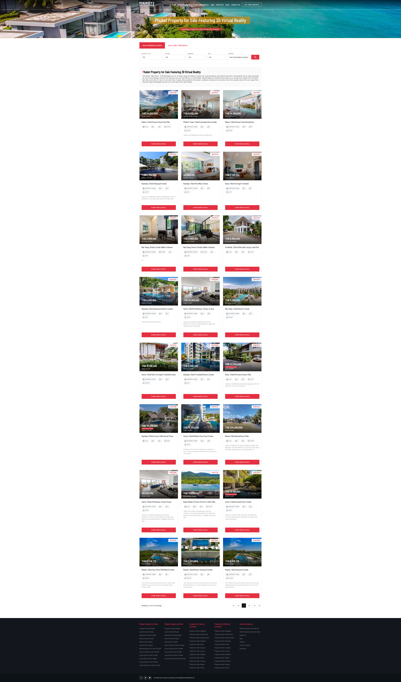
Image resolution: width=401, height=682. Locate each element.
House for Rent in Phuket (171, 638)
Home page (185, 29)
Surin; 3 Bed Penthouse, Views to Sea (198, 309)
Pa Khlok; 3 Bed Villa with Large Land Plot (242, 247)
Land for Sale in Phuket (146, 645)
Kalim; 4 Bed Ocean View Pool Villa (156, 122)
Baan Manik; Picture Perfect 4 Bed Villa (199, 502)
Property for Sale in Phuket (147, 628)
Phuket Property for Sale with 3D (249, 628)
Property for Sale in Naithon (198, 654)
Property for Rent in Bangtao (223, 631)
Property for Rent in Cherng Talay (224, 638)
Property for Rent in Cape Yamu (224, 634)
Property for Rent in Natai (222, 658)
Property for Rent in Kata (222, 644)
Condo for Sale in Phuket (146, 632)
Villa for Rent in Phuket (171, 642)
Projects (220, 5)
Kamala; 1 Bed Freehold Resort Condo (198, 374)
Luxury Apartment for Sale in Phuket (149, 665)
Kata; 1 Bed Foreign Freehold (237, 183)
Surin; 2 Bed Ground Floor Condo (238, 502)
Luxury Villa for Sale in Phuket (148, 658)
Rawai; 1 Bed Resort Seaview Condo (198, 569)
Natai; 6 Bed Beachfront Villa (237, 436)
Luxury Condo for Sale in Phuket (148, 655)
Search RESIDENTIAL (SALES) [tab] (152, 45)
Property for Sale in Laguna (197, 648)
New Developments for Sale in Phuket (150, 648)
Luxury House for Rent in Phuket (173, 655)
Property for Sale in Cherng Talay (199, 638)
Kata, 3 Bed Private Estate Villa (238, 374)
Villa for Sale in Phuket (145, 642)
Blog (227, 5)
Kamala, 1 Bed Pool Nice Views (195, 183)
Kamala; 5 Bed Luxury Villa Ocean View (157, 436)
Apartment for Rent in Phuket (172, 635)
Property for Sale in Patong (197, 661)
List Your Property (251, 5)
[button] (152, 57)
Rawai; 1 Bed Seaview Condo (236, 569)
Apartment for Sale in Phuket (147, 635)
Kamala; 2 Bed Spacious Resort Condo (157, 309)
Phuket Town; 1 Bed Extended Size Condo (200, 122)
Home (174, 5)
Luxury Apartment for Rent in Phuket (174, 658)
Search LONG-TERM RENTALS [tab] (178, 45)
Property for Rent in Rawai (222, 664)
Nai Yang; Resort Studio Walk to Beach (199, 247)
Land (212, 5)
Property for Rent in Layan (222, 651)
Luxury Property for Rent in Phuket (174, 645)
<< (233, 605)
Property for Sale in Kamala (198, 641)
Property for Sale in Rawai (197, 664)
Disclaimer (243, 648)
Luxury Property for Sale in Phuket (149, 652)
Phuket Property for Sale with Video (250, 632)
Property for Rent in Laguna (223, 648)
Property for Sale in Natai (197, 658)
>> (259, 605)
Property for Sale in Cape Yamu (199, 634)
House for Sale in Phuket (146, 638)
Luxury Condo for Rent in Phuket (173, 648)
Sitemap (242, 642)
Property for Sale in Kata (197, 644)
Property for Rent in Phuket (172, 628)
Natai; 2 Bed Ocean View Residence (239, 122)
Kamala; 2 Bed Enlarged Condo (154, 183)
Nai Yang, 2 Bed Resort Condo (237, 309)
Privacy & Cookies (245, 645)
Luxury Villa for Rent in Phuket (173, 652)
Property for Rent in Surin (222, 668)
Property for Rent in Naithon (223, 654)
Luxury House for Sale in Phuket (148, 662)
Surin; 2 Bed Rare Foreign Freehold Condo (159, 374)
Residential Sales (185, 5)
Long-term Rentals (201, 5)
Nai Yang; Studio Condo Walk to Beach (157, 247)
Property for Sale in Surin (197, 668)
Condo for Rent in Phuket (171, 632)
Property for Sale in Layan (197, 651)
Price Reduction (231, 367)
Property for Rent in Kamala (223, 641)
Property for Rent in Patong (222, 661)
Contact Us (235, 5)
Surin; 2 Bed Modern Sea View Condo (198, 436)
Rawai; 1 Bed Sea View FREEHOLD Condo (158, 569)
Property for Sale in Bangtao (198, 631)
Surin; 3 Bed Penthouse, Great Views (156, 502)
